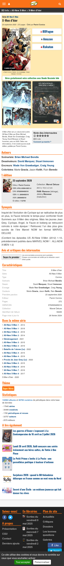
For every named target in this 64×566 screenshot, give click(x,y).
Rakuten (48, 46)
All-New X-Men (18, 10)
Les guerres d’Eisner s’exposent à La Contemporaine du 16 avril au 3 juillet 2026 (34, 432)
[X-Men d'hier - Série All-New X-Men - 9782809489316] (7, 191)
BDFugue (48, 31)
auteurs (12, 416)
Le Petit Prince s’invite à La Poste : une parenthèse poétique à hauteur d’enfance (33, 460)
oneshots (13, 409)
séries (12, 406)
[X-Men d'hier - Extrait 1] (17, 103)
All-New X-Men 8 (11, 373)
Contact (6, 538)
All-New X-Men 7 (11, 370)
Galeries (47, 539)
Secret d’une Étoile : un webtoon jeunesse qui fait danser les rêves (37, 491)
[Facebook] (5, 517)
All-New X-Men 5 (11, 363)
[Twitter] (11, 517)
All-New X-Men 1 (11, 325)
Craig (47, 165)
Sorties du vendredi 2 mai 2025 (30, 543)
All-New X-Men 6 (11, 366)
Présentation (9, 528)
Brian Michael (27, 157)
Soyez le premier (11, 257)
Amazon (48, 39)
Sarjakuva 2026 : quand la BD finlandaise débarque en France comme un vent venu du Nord (37, 476)
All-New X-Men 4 (11, 352)
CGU (5, 533)
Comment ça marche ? (42, 141)
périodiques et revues (18, 413)
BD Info (5, 10)
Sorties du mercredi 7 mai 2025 (30, 532)
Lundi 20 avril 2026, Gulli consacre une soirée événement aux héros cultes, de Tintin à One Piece (35, 449)
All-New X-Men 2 (11, 332)
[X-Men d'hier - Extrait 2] (46, 103)
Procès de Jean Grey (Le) (15, 359)
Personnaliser (42, 562)
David (26, 161)
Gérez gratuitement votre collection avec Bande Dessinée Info (32, 78)
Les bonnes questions (49, 533)
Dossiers (48, 526)
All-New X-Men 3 (11, 342)
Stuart (45, 161)
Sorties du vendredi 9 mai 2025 (30, 520)
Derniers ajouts (10, 543)
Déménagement (11, 339)
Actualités (48, 516)
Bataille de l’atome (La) (14, 349)
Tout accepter (23, 562)
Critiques (48, 521)
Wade (26, 165)
